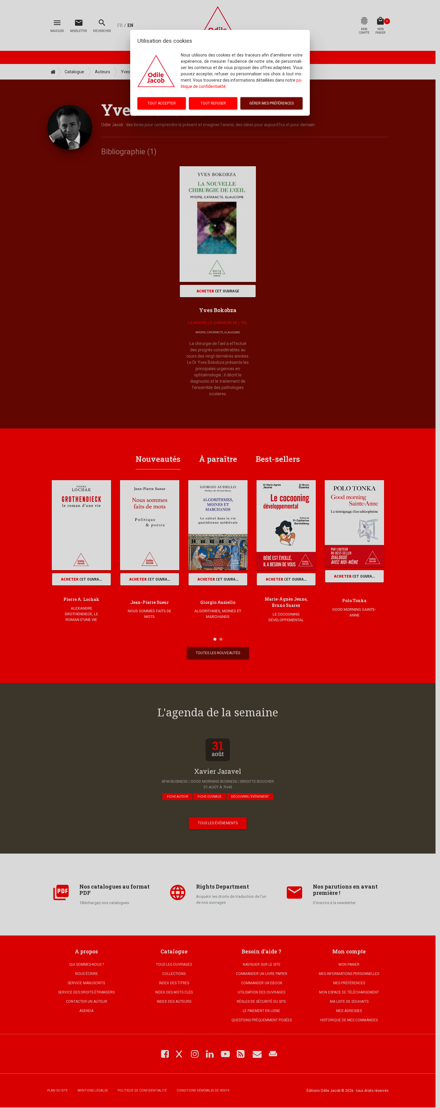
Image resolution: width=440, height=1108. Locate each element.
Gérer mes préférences (271, 103)
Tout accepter (162, 103)
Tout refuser (213, 103)
